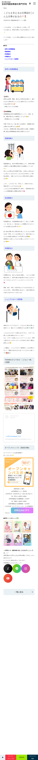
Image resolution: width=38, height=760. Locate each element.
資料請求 (21, 757)
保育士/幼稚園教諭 (11, 69)
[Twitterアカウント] (8, 572)
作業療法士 (9, 248)
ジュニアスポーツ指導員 (13, 299)
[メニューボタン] (34, 3)
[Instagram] (25, 572)
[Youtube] (8, 582)
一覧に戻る (19, 592)
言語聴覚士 (9, 198)
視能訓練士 (9, 138)
